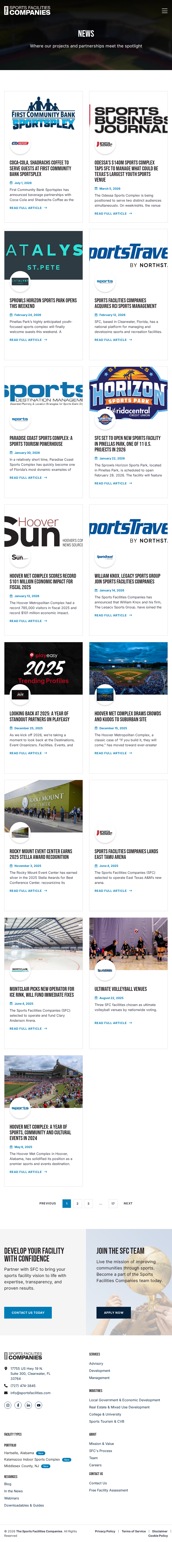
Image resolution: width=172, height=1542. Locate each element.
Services (94, 1354)
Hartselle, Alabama (19, 1453)
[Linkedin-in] (28, 1405)
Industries (95, 1391)
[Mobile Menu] (165, 11)
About (92, 1434)
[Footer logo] (23, 1356)
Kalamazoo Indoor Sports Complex (32, 1459)
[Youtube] (38, 1405)
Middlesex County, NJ (21, 1466)
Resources (10, 1477)
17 (114, 1202)
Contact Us (96, 1474)
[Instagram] (7, 1405)
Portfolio (10, 1445)
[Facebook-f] (18, 1405)
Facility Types (13, 1434)
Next (128, 1203)
